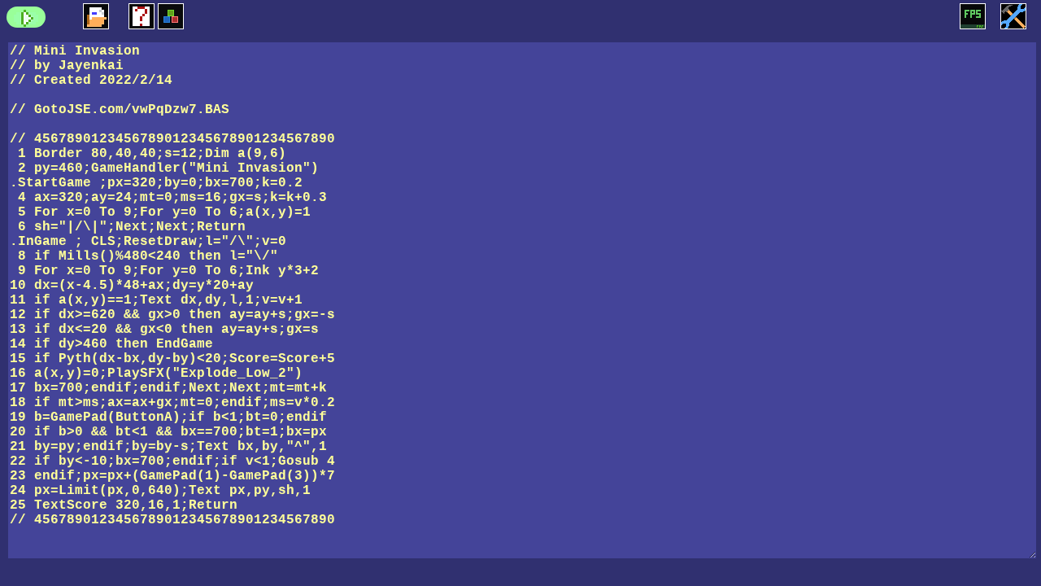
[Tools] (1013, 16)
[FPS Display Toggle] (973, 16)
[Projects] (96, 16)
